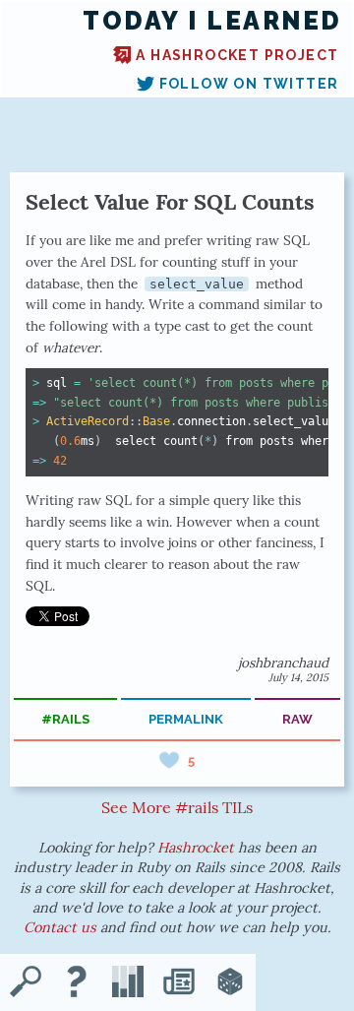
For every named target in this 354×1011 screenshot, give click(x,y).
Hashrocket (195, 847)
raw (297, 719)
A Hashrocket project (237, 55)
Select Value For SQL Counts (170, 202)
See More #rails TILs (177, 807)
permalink (185, 719)
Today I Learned (212, 21)
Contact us (60, 927)
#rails (65, 719)
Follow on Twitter (249, 84)
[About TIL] (76, 983)
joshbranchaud (283, 662)
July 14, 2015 (298, 677)
